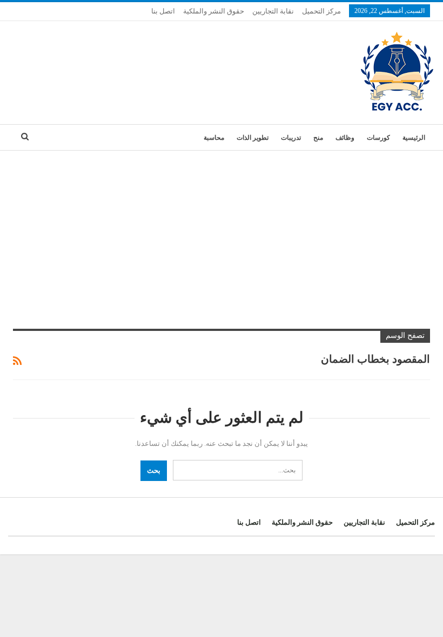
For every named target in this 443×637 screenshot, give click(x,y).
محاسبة (214, 137)
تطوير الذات (253, 137)
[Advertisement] (221, 231)
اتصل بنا (163, 11)
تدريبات (291, 137)
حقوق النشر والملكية (213, 11)
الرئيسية (413, 137)
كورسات (378, 137)
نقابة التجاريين (273, 11)
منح (318, 137)
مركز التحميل (321, 11)
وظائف (344, 137)
